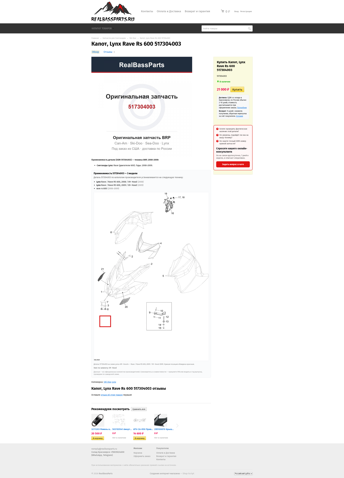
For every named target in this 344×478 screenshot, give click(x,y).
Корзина (138, 453)
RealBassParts (105, 473)
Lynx (114, 382)
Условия (239, 116)
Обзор (95, 52)
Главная (95, 38)
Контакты (147, 11)
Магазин (138, 448)
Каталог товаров (102, 28)
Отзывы (108, 52)
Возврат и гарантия (197, 11)
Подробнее (242, 108)
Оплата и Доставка (169, 11)
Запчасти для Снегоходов (114, 38)
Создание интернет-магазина (165, 473)
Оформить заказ (142, 456)
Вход (236, 11)
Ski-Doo (132, 38)
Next (177, 425)
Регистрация (246, 11)
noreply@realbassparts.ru (104, 449)
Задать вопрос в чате (233, 164)
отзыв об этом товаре (112, 395)
